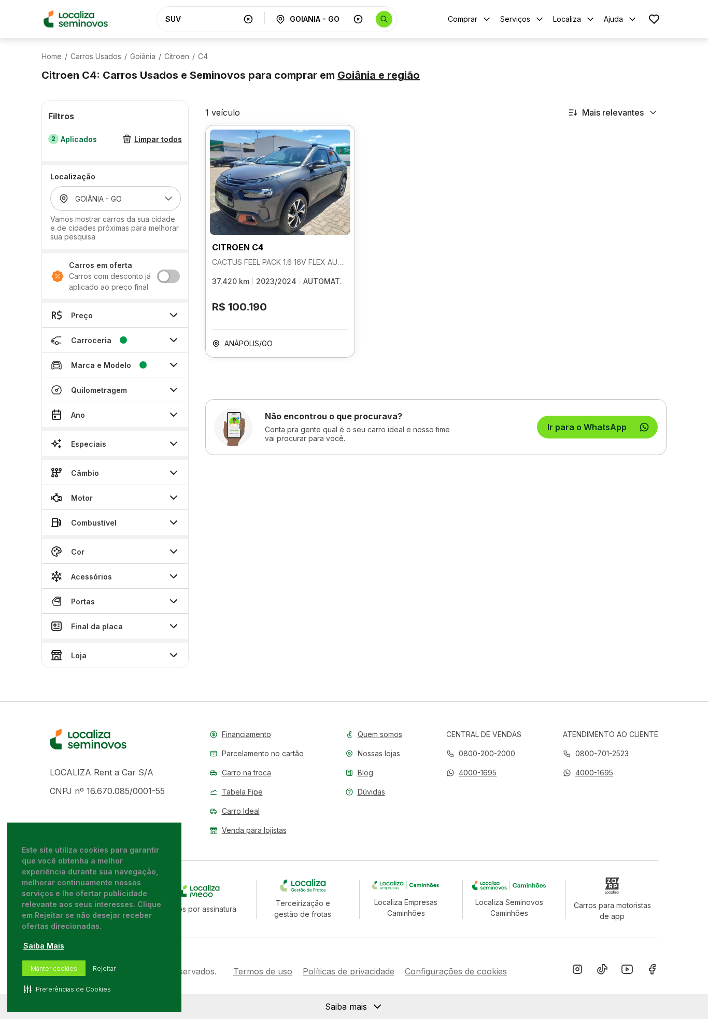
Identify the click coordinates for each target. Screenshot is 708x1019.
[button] (471, 772)
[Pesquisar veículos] (384, 19)
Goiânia (142, 56)
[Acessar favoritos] (654, 19)
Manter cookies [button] (54, 968)
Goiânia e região (378, 75)
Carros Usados (95, 56)
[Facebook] (652, 971)
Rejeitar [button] (104, 968)
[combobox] (202, 18)
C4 (203, 56)
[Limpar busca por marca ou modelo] (248, 19)
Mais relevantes (613, 112)
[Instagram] (577, 971)
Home (51, 56)
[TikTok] (602, 971)
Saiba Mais (43, 945)
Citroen (176, 56)
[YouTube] (627, 971)
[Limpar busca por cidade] (358, 19)
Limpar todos (158, 139)
